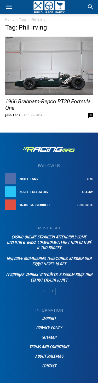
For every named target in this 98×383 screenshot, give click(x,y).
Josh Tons (12, 115)
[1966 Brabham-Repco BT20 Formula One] (49, 66)
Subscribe (85, 205)
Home (9, 19)
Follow (86, 192)
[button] (90, 7)
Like (90, 179)
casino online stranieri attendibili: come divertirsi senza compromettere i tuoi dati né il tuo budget (49, 242)
